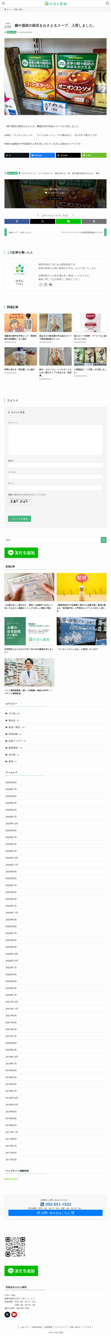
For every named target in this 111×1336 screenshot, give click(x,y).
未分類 (14, 754)
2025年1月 (11, 851)
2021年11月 (12, 1008)
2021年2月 (11, 1029)
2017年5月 (11, 1159)
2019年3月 (11, 1077)
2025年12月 (12, 823)
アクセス (87, 1327)
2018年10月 (12, 1104)
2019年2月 (11, 1084)
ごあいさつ (24, 1327)
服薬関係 (15, 747)
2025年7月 (11, 837)
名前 (11, 460)
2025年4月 (11, 844)
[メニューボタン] (3, 3)
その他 (14, 713)
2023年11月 (12, 912)
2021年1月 (11, 1036)
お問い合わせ (75, 1327)
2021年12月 (12, 1001)
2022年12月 (12, 953)
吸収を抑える (60, 173)
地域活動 (15, 734)
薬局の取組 (37, 1327)
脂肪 (97, 173)
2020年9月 (11, 1043)
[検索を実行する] (104, 540)
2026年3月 (11, 809)
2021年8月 (11, 1015)
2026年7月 (11, 789)
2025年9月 (11, 830)
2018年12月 (12, 1097)
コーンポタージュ (45, 173)
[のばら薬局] (55, 3)
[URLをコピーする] (94, 221)
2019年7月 (11, 1063)
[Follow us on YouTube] (14, 1314)
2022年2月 (11, 988)
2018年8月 (11, 1118)
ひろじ (20, 280)
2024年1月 (11, 905)
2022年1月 (11, 995)
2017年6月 (11, 1152)
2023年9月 (11, 919)
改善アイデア (17, 740)
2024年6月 (11, 892)
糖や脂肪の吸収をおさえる (82, 173)
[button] (17, 221)
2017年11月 (12, 1132)
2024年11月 (12, 864)
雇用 (13, 761)
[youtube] (50, 285)
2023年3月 (11, 946)
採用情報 (48, 1327)
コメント (13, 422)
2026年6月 (11, 796)
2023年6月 (11, 940)
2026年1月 (11, 816)
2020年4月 (11, 1049)
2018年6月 (11, 1125)
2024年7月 (11, 885)
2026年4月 (11, 803)
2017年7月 (11, 1145)
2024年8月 (11, 878)
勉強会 (14, 720)
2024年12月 (12, 857)
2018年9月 (11, 1111)
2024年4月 (11, 899)
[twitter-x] (41, 285)
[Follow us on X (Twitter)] (7, 1314)
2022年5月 (11, 981)
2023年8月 (11, 926)
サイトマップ (60, 1327)
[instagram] (46, 285)
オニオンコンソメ (29, 173)
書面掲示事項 (11, 1179)
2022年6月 (11, 974)
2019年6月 (11, 1070)
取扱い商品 (12, 32)
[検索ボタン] (107, 3)
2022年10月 (12, 960)
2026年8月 (11, 782)
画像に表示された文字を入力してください (27, 494)
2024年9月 (11, 871)
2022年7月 (11, 967)
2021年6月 (11, 1022)
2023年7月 (11, 933)
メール (12, 471)
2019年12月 (12, 1056)
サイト (11, 483)
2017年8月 (11, 1139)
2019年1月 (11, 1090)
